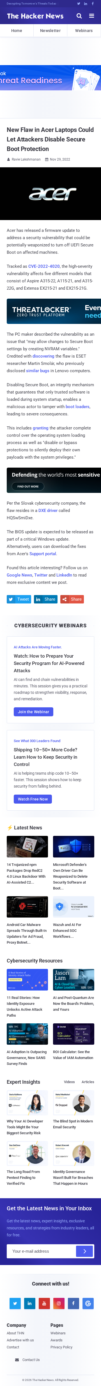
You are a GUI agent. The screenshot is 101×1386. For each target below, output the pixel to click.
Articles (88, 1082)
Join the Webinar (33, 712)
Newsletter (50, 30)
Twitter (40, 575)
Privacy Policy (61, 1347)
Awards (56, 1340)
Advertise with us (20, 1340)
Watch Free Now (33, 799)
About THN (15, 1333)
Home (16, 30)
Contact (13, 1347)
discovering (43, 356)
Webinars (84, 30)
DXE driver (48, 510)
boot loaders (77, 406)
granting (41, 428)
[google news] (86, 1303)
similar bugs (37, 370)
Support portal (42, 553)
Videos (69, 1082)
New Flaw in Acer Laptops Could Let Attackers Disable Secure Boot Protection (50, 139)
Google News (19, 575)
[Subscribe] (84, 1251)
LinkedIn (64, 575)
